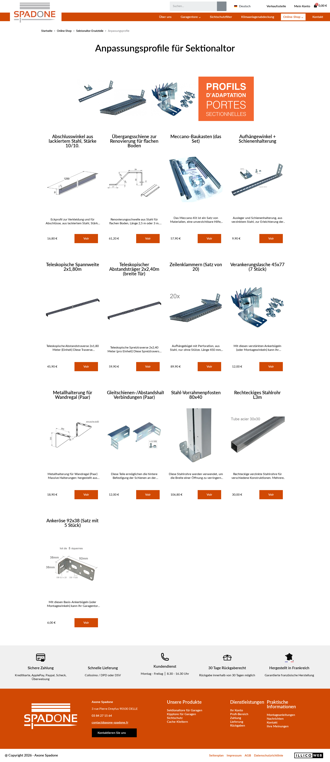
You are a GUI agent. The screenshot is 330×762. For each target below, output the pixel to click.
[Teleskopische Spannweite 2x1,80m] (72, 308)
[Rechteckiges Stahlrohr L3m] (257, 436)
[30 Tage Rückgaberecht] (227, 657)
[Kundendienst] (165, 657)
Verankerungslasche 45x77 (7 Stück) (257, 267)
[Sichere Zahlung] (40, 657)
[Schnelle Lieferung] (102, 657)
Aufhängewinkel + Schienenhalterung (257, 139)
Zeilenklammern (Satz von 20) (196, 267)
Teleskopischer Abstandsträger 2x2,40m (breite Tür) (134, 269)
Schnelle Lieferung (103, 668)
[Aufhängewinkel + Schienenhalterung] (257, 180)
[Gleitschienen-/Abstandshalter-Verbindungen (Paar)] (134, 436)
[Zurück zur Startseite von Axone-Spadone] (35, 12)
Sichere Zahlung (41, 668)
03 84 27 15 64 (102, 715)
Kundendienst (165, 666)
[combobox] (190, 6)
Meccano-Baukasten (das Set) (195, 139)
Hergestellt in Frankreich (289, 668)
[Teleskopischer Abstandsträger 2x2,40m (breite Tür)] (134, 311)
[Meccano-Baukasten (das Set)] (196, 180)
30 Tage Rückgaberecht (227, 668)
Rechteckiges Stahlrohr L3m (257, 395)
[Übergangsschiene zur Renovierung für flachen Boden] (134, 183)
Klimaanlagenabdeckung (257, 16)
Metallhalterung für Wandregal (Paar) (72, 395)
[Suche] (221, 6)
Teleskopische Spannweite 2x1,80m (72, 267)
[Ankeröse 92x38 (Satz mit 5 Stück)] (72, 564)
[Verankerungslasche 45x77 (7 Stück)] (257, 308)
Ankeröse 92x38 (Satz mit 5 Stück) (72, 523)
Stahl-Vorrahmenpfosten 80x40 (196, 395)
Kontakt (317, 16)
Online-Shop (291, 16)
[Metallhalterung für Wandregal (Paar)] (72, 436)
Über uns (165, 16)
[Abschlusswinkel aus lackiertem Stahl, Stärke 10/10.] (72, 183)
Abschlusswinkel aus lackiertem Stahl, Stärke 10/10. (72, 141)
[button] (320, 5)
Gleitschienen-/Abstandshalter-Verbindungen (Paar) (138, 395)
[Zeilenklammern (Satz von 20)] (196, 308)
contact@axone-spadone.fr (110, 722)
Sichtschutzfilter (221, 16)
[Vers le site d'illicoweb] (305, 755)
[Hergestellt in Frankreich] (289, 657)
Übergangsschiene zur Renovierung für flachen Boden (134, 141)
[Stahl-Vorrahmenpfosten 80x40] (196, 436)
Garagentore (189, 16)
